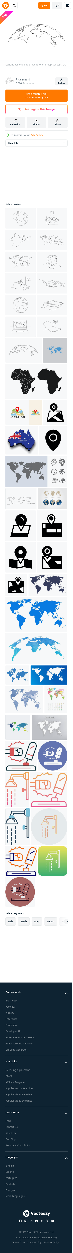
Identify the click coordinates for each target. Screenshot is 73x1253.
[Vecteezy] (5, 5)
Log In (57, 5)
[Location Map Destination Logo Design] (23, 566)
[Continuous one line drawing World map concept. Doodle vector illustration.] (20, 217)
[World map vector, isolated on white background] (17, 504)
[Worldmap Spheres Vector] (20, 704)
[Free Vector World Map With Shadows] (23, 1023)
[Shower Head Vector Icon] (47, 1085)
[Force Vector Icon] (21, 1052)
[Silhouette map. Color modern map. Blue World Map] (17, 922)
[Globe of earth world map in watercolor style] (35, 895)
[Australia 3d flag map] (47, 594)
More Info (13, 141)
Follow (61, 83)
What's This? (37, 135)
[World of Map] (24, 967)
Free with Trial (36, 95)
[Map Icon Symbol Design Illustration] (17, 592)
